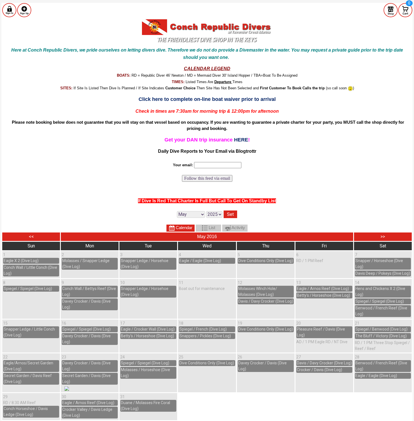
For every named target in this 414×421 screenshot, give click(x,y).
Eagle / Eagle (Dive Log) (200, 260)
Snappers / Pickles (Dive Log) (205, 336)
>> (382, 236)
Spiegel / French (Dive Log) (203, 329)
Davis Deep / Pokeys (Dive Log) (382, 273)
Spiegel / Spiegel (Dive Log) (28, 288)
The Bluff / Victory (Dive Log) (381, 336)
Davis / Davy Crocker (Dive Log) (265, 301)
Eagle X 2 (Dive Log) (21, 260)
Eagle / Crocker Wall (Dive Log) (148, 329)
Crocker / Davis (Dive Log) (319, 369)
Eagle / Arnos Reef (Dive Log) (323, 288)
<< (31, 236)
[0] (405, 10)
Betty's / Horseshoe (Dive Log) (323, 295)
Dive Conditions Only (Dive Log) (265, 260)
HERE (241, 140)
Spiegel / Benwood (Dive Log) (381, 329)
